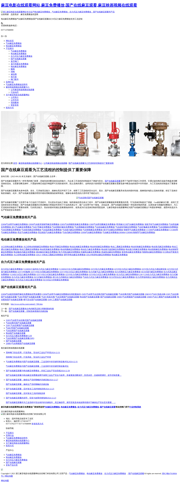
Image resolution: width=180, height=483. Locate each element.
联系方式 (10, 446)
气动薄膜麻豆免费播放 (84, 227)
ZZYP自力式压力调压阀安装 (154, 269)
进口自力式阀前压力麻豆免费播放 (67, 277)
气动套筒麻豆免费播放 (31, 230)
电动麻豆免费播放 (119, 255)
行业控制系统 (135, 407)
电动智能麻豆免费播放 (158, 249)
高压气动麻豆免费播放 (27, 232)
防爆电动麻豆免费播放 (90, 252)
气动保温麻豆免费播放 (104, 227)
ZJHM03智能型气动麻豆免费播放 (140, 232)
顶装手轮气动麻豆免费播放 (156, 224)
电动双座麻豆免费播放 (50, 249)
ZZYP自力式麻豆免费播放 (102, 269)
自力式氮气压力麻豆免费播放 (101, 272)
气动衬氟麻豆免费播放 (147, 227)
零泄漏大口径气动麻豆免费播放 (130, 224)
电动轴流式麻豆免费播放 (24, 252)
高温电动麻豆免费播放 (111, 252)
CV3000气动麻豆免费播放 (157, 230)
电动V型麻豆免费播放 (59, 247)
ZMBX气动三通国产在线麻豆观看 (161, 297)
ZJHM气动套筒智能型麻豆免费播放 (44, 224)
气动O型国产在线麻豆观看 (29, 297)
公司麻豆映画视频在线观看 (55, 163)
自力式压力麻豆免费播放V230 (129, 274)
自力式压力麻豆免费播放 (12, 269)
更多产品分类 (12, 465)
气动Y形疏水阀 (48, 297)
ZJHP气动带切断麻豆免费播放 (102, 224)
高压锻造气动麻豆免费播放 (49, 232)
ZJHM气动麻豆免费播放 (91, 232)
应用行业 (10, 435)
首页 (15, 163)
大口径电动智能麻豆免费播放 (36, 247)
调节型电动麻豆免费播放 (74, 255)
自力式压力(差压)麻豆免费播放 (29, 280)
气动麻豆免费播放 (52, 407)
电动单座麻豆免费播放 (100, 247)
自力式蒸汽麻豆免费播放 (152, 272)
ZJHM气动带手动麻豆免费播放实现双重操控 (61, 294)
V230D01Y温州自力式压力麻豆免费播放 (40, 269)
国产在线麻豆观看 (112, 181)
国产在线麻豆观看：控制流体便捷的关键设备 (28, 311)
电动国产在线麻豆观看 (89, 297)
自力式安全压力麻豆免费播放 (122, 277)
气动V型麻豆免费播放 (41, 227)
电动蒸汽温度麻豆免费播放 (113, 249)
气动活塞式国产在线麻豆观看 (131, 294)
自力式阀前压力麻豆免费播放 (127, 272)
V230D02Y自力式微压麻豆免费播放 (74, 269)
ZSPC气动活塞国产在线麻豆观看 (20, 325)
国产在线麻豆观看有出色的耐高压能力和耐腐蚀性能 (31, 309)
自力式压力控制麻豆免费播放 (56, 280)
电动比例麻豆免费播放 (79, 247)
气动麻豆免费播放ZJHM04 (113, 232)
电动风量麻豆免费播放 (70, 249)
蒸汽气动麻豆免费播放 (113, 230)
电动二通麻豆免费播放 (120, 247)
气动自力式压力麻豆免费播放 (95, 277)
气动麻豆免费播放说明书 (16, 438)
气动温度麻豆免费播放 (51, 230)
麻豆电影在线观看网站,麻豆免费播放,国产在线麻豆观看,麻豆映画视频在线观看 (69, 5)
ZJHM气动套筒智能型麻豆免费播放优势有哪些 (21, 294)
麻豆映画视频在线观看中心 (30, 163)
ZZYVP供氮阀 (24, 272)
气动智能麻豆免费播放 (92, 230)
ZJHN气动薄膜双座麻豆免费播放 (74, 224)
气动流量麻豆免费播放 (168, 227)
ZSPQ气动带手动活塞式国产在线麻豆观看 (100, 294)
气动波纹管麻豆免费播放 (126, 227)
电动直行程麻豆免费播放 (136, 249)
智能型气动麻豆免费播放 (134, 230)
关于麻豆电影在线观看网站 (17, 443)
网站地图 (9, 476)
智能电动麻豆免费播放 (152, 252)
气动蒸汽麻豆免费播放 (72, 230)
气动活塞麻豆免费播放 (11, 230)
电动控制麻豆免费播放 (141, 247)
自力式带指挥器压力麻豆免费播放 (150, 277)
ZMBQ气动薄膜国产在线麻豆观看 (131, 297)
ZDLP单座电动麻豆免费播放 (98, 255)
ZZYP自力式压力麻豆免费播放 (127, 269)
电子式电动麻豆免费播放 (69, 252)
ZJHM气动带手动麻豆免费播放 (14, 224)
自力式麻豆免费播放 (43, 277)
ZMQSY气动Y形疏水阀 (155, 294)
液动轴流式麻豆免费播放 (47, 252)
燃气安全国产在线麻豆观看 (35, 300)
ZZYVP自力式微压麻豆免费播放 (45, 272)
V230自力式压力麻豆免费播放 (23, 274)
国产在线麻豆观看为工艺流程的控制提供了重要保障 (91, 163)
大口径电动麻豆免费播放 (12, 247)
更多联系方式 (37, 424)
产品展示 (10, 433)
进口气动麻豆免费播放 (21, 227)
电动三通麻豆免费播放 (29, 249)
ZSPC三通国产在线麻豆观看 (60, 300)
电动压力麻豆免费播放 (90, 249)
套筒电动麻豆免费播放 (131, 252)
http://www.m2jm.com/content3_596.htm (27, 304)
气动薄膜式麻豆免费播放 (63, 227)
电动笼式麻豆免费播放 (161, 247)
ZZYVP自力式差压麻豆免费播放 (50, 274)
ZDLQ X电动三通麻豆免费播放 (49, 255)
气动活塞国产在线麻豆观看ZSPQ (20, 338)
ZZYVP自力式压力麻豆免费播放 (74, 272)
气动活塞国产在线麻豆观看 (67, 297)
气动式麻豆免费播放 (71, 232)
